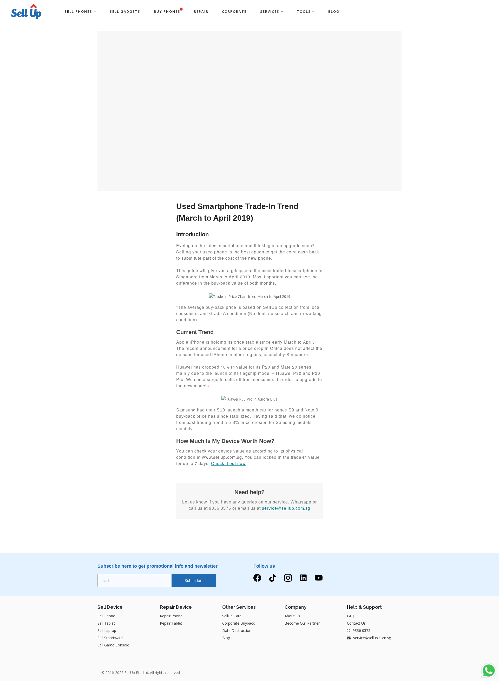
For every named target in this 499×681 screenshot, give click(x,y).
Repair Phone (171, 615)
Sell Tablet (106, 623)
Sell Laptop (106, 630)
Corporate (234, 11)
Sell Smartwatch (110, 637)
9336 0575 (361, 630)
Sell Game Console (113, 645)
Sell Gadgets (125, 11)
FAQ (350, 615)
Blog (226, 637)
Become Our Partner (302, 623)
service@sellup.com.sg (286, 508)
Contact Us (356, 623)
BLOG (333, 11)
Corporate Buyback (238, 623)
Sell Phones (79, 11)
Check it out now (228, 463)
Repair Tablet (171, 623)
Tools (304, 11)
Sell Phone (106, 615)
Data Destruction (236, 630)
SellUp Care (231, 615)
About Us (292, 615)
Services (270, 11)
